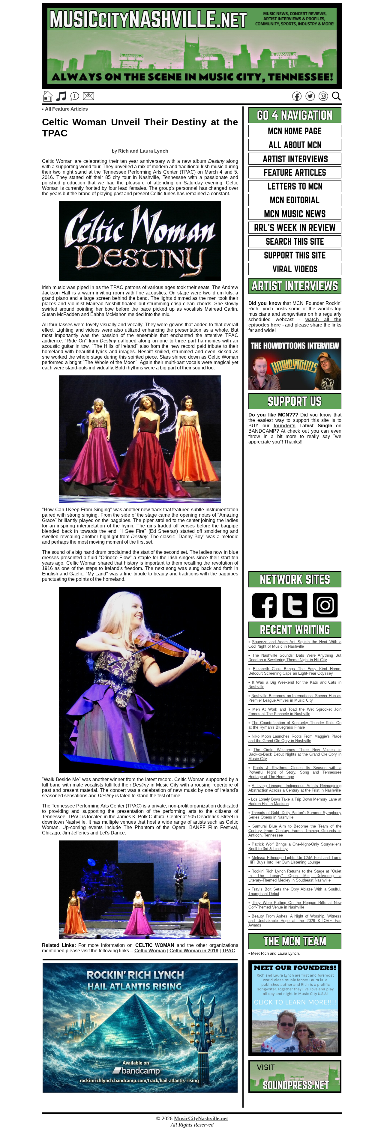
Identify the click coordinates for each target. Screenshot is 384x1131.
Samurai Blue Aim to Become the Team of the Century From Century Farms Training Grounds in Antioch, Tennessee (294, 830)
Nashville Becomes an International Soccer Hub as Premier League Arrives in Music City (294, 698)
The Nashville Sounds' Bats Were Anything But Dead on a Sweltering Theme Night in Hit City (294, 657)
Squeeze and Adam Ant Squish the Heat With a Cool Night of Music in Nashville (294, 644)
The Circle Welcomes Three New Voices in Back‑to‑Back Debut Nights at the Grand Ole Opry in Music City (294, 754)
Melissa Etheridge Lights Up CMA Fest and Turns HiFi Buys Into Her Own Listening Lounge (294, 859)
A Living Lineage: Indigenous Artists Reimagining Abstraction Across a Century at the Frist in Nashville (294, 787)
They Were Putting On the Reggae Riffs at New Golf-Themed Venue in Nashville (294, 904)
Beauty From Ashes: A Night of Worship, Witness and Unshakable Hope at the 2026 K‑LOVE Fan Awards (294, 920)
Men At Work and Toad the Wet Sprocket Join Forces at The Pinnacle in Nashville (294, 711)
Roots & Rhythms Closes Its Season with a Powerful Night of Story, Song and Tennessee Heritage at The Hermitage (294, 772)
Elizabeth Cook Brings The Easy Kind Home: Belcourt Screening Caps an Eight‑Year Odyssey (294, 671)
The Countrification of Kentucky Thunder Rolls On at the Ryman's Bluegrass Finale (294, 725)
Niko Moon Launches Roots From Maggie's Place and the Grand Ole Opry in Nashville (294, 738)
